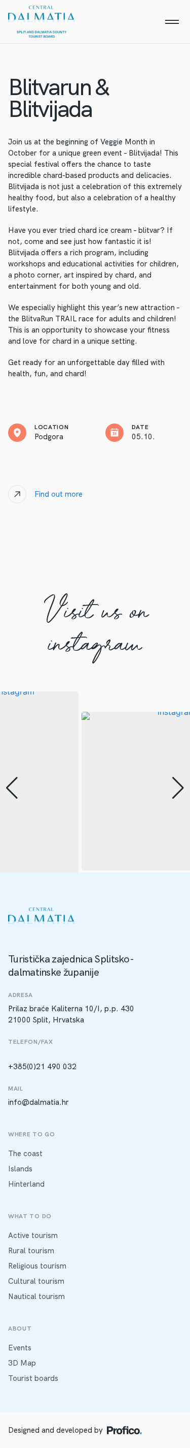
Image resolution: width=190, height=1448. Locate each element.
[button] (12, 788)
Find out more (58, 494)
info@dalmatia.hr (38, 1102)
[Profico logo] (124, 1430)
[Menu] (172, 22)
